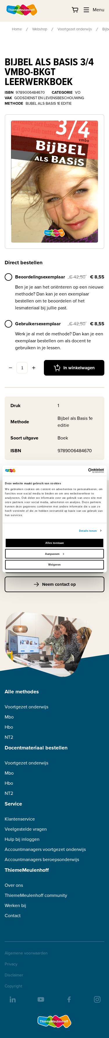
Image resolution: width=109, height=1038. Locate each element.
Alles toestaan (54, 543)
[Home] (22, 9)
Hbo (9, 727)
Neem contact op (59, 584)
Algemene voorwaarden (26, 953)
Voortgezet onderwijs (75, 29)
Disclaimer (14, 975)
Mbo (9, 717)
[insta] (96, 999)
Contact (13, 915)
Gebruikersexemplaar (38, 323)
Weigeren (54, 564)
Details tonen (88, 530)
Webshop (39, 29)
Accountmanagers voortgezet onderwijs (45, 849)
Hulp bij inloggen (22, 839)
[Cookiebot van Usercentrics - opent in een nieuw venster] (79, 470)
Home (17, 29)
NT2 (9, 737)
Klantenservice (20, 819)
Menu (98, 9)
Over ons (14, 885)
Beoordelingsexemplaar (40, 277)
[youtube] (40, 999)
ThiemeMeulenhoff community (36, 895)
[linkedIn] (12, 999)
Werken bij (15, 905)
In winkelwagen (79, 368)
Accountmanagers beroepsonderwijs (42, 859)
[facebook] (68, 999)
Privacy (11, 964)
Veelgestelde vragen (26, 829)
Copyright (13, 986)
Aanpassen (52, 553)
